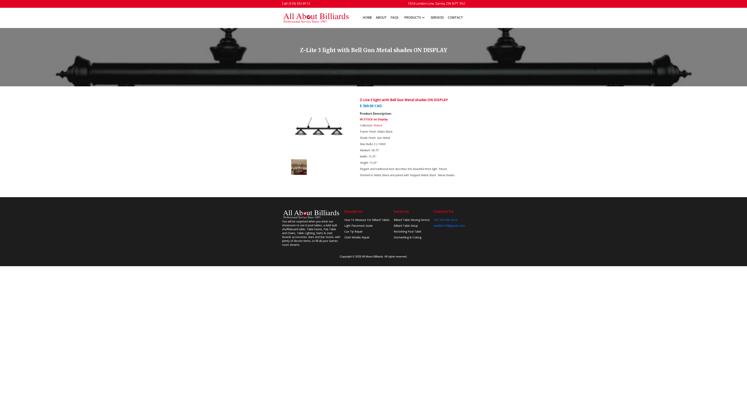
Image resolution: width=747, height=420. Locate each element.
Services (437, 17)
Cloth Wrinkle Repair (357, 237)
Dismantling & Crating (407, 237)
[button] (415, 17)
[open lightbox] (319, 127)
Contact (455, 17)
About (381, 17)
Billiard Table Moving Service (412, 220)
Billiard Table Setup (406, 226)
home (367, 17)
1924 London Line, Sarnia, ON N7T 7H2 (436, 3)
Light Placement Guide (358, 226)
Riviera (378, 125)
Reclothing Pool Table (407, 231)
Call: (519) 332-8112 (296, 3)
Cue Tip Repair (353, 231)
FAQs (395, 17)
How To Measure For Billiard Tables (367, 220)
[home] (316, 18)
